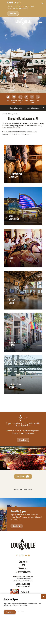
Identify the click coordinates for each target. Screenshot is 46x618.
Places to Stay (20, 101)
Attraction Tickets (32, 101)
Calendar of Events (14, 101)
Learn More (23, 440)
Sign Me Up (16, 526)
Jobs (23, 564)
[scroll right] (44, 108)
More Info (13, 13)
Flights (26, 101)
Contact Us (23, 561)
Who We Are (23, 568)
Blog (8, 101)
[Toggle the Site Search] (5, 21)
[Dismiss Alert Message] (42, 3)
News (38, 101)
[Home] (23, 21)
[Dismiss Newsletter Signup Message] (43, 596)
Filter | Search (21, 476)
